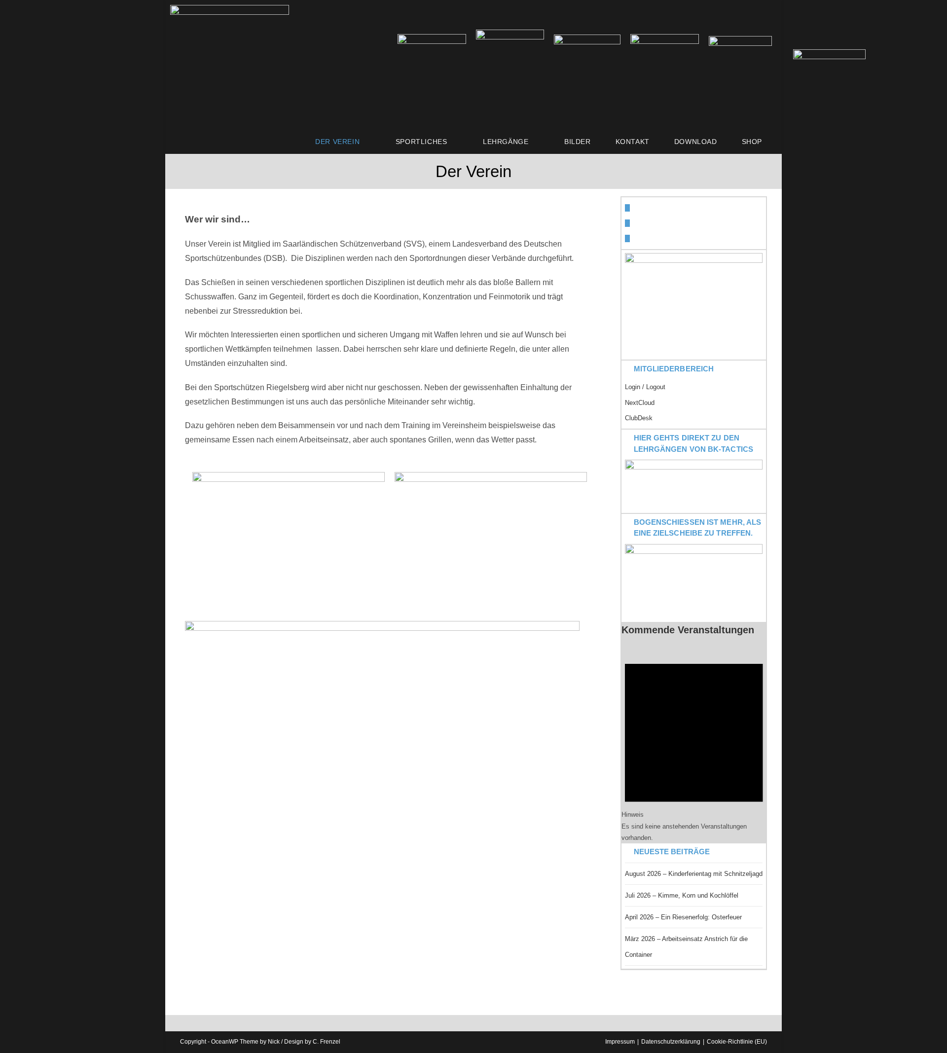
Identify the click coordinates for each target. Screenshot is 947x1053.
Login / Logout (645, 387)
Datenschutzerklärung (670, 1041)
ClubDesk (639, 418)
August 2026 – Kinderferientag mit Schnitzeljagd (694, 873)
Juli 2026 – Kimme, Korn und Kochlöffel (681, 895)
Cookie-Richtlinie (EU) (737, 1041)
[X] (627, 208)
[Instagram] (627, 238)
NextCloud (640, 402)
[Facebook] (627, 223)
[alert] (693, 745)
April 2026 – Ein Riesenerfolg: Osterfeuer (683, 917)
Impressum (620, 1041)
